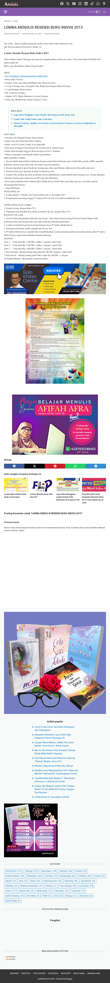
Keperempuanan (52, 881)
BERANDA (14, 973)
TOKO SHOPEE (39, 973)
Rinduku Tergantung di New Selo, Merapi (54, 766)
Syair (23, 881)
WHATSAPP (66, 973)
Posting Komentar (52, 34)
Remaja (51, 886)
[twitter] (68, 4)
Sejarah (10, 881)
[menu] (7, 12)
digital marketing (14, 896)
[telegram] (96, 466)
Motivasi (66, 871)
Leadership (78, 891)
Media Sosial (44, 891)
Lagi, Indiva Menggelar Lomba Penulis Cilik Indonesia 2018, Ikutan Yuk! (44, 114)
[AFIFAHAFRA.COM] (13, 4)
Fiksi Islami (61, 891)
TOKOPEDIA (53, 973)
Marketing (71, 881)
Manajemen (34, 876)
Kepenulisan (49, 871)
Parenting (51, 876)
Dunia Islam (86, 886)
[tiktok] (92, 4)
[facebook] (62, 4)
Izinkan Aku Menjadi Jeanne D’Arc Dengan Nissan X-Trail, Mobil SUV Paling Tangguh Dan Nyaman (55, 789)
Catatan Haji (26, 891)
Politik (46, 896)
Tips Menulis (88, 881)
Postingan (12, 957)
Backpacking (67, 876)
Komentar (11, 959)
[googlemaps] (104, 4)
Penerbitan (33, 896)
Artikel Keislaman (14, 876)
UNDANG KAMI (93, 973)
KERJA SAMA (79, 973)
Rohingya (70, 896)
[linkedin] (86, 4)
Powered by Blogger (64, 979)
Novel (58, 896)
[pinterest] (55, 466)
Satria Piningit (12, 901)
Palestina (11, 886)
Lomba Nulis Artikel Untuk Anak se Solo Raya (33, 119)
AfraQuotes (85, 896)
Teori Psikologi (68, 886)
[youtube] (74, 4)
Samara (81, 871)
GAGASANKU (13, 871)
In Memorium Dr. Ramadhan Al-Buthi (52, 797)
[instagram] (80, 4)
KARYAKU (84, 876)
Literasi (99, 876)
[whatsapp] (98, 4)
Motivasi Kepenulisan (32, 886)
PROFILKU (25, 973)
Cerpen (10, 891)
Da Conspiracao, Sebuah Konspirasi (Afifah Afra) (26, 76)
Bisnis (35, 881)
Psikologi (31, 871)
